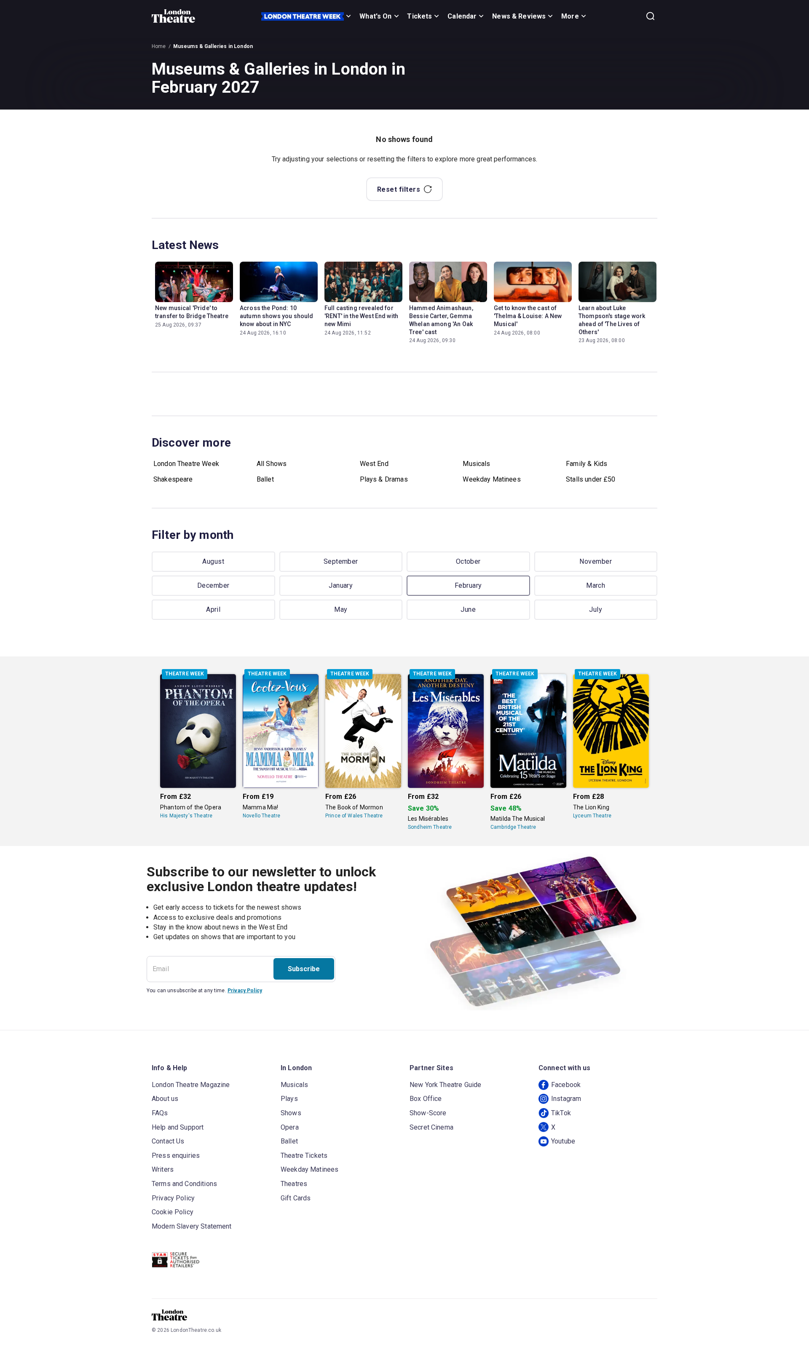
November (595, 561)
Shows (291, 1113)
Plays (289, 1099)
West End (374, 464)
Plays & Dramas (384, 479)
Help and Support (178, 1127)
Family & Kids (586, 464)
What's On (375, 16)
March (595, 585)
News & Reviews (519, 16)
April (213, 609)
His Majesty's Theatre (186, 816)
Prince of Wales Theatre (354, 816)
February (468, 585)
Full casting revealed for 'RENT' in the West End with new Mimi (361, 316)
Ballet (265, 479)
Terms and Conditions (184, 1184)
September (341, 561)
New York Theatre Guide (445, 1085)
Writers (163, 1169)
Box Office (426, 1099)
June (468, 609)
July (595, 609)
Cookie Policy (172, 1212)
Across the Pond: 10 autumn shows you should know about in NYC (276, 316)
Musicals (476, 464)
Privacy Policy (245, 991)
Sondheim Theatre (430, 827)
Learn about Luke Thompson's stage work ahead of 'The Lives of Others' (612, 320)
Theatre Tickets (304, 1156)
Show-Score (428, 1113)
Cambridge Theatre (513, 827)
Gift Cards (296, 1198)
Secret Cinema (431, 1127)
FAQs (160, 1113)
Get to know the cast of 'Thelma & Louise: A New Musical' (528, 316)
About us (165, 1099)
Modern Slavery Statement (192, 1226)
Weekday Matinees (491, 479)
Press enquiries (176, 1156)
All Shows (272, 464)
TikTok (561, 1113)
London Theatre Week (186, 464)
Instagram (566, 1099)
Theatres (294, 1184)
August (213, 561)
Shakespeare (173, 479)
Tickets (419, 16)
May (340, 609)
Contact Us (168, 1141)
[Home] (173, 16)
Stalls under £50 (590, 479)
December (213, 585)
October (468, 561)
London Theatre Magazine (191, 1085)
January (341, 585)
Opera (290, 1127)
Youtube (563, 1141)
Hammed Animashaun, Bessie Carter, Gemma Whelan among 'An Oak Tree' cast (441, 320)
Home (159, 46)
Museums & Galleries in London (213, 46)
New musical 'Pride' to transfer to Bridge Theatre (191, 312)
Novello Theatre (261, 816)
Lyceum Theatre (592, 816)
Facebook (566, 1085)
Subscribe (304, 969)
